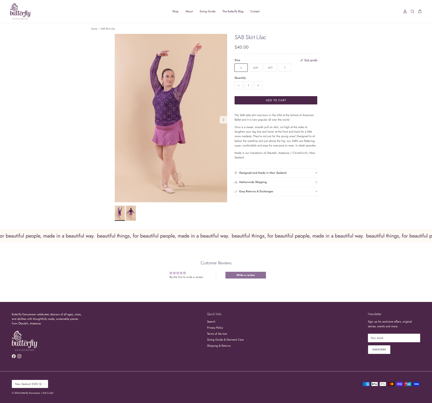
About (189, 11)
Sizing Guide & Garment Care (225, 340)
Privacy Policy (215, 328)
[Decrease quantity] (239, 85)
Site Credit (48, 393)
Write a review (245, 275)
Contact (255, 11)
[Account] (404, 11)
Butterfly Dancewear (30, 393)
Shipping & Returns (219, 346)
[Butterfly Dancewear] (20, 11)
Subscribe (379, 349)
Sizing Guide (207, 11)
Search (211, 321)
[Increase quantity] (258, 85)
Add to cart (276, 100)
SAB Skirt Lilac (108, 28)
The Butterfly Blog (233, 11)
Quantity (240, 78)
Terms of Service (217, 334)
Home (94, 28)
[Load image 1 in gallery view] (171, 118)
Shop (175, 11)
